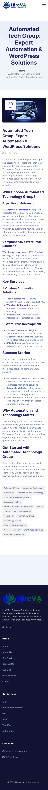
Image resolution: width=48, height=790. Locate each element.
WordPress (8, 725)
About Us (7, 652)
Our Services (8, 658)
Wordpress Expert (12, 530)
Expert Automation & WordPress (18, 506)
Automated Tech (11, 488)
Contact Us (8, 664)
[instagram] (11, 627)
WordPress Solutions (33, 530)
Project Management (12, 707)
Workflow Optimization (18, 305)
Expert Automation (12, 502)
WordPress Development (15, 525)
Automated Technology (17, 209)
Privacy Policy (9, 675)
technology (9, 516)
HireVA (7, 511)
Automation (9, 492)
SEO (4, 719)
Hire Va (40, 506)
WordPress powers (12, 252)
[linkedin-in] (7, 627)
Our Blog (6, 669)
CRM (4, 701)
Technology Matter (12, 520)
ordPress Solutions (22, 511)
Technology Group (26, 516)
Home (22, 70)
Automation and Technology (30, 492)
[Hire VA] (14, 5)
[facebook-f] (3, 627)
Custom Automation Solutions (17, 497)
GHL (4, 713)
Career (5, 681)
